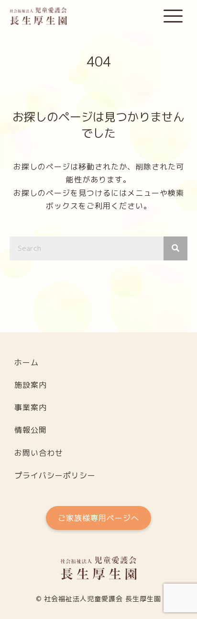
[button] (173, 16)
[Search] (175, 248)
